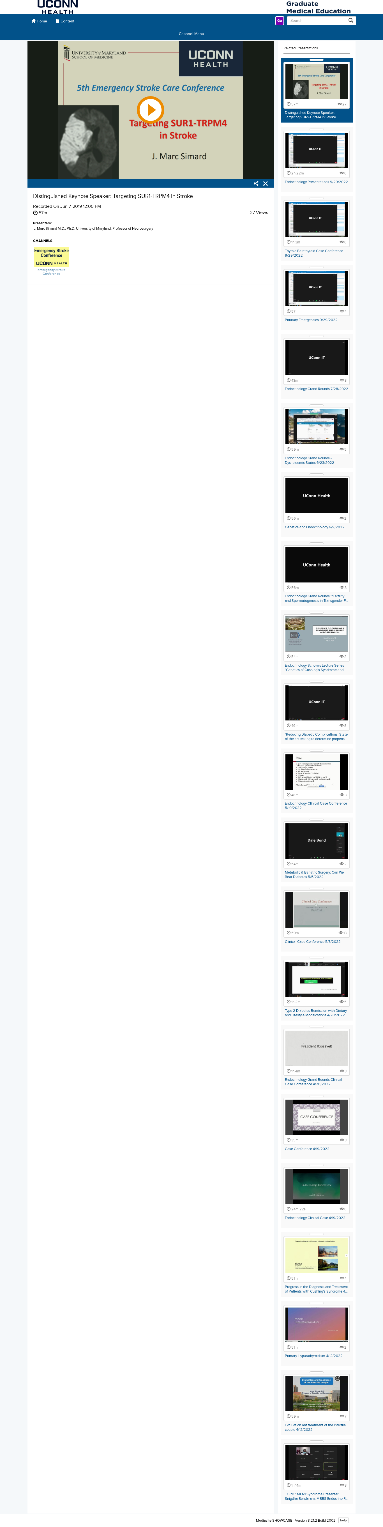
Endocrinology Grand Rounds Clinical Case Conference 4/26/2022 (313, 1081)
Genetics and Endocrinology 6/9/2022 (315, 527)
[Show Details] (317, 60)
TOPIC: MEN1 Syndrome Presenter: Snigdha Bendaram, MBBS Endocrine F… (316, 1496)
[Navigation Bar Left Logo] (58, 7)
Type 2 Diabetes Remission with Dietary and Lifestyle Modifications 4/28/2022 (316, 1012)
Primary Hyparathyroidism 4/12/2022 (314, 1356)
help (343, 1520)
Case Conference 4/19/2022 (307, 1149)
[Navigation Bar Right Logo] (318, 7)
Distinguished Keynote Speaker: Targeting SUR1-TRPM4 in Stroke (310, 114)
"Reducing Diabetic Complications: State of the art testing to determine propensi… (316, 736)
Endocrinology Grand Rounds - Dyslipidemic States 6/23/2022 (309, 460)
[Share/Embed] (256, 184)
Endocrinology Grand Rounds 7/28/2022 (316, 389)
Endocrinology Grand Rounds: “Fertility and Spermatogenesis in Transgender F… (316, 598)
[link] (279, 20)
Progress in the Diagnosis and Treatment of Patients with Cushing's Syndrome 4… (316, 1289)
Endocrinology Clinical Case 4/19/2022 (315, 1218)
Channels (42, 241)
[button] (265, 184)
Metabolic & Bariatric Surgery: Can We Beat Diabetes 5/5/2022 (314, 874)
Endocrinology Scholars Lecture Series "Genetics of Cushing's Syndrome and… (315, 667)
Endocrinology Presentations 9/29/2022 (316, 182)
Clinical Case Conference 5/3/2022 (313, 941)
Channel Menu (191, 34)
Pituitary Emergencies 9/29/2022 (311, 320)
